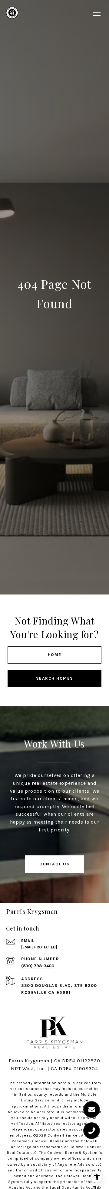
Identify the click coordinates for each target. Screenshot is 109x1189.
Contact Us (54, 864)
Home (54, 654)
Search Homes (54, 678)
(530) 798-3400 (37, 965)
